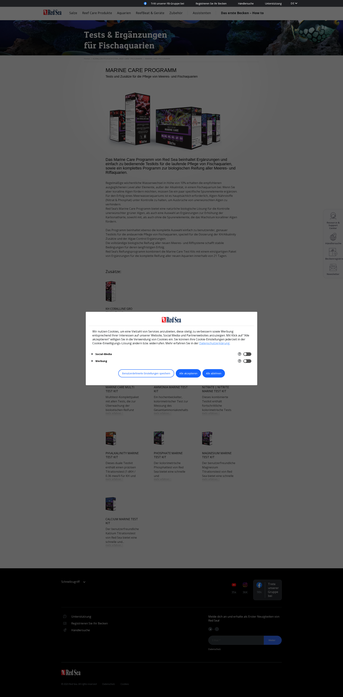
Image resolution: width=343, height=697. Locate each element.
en (292, 3)
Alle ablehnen (213, 373)
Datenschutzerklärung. (214, 343)
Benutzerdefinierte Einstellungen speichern (146, 373)
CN (293, 7)
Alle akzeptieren (188, 373)
